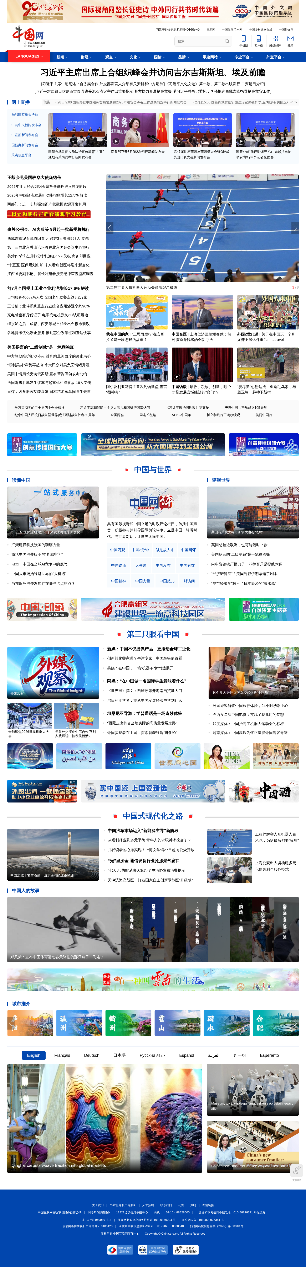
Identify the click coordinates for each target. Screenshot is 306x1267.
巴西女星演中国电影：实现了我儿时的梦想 (248, 715)
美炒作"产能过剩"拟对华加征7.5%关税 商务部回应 (49, 256)
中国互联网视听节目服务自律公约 (60, 1212)
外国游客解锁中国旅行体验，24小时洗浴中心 (250, 706)
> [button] (296, 102)
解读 (83, 195)
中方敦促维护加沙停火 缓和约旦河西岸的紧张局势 (49, 356)
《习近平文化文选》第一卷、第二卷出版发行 (202, 84)
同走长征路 (147, 415)
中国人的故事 (26, 890)
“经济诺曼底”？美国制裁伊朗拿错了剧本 (244, 574)
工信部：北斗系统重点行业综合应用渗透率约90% (48, 306)
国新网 (210, 29)
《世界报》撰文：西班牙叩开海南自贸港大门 (144, 691)
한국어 (240, 1055)
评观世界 (221, 480)
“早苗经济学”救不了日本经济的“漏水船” (243, 583)
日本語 (119, 1055)
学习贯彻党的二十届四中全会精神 (40, 407)
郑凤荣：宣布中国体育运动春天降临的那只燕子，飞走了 (57, 957)
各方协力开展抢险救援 (153, 91)
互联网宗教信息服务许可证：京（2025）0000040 (151, 1226)
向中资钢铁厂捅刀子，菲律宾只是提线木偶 (246, 564)
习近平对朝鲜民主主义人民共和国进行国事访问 (115, 407)
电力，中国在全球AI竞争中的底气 (39, 564)
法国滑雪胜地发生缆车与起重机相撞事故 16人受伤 (49, 383)
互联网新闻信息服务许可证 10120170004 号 (147, 1220)
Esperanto (269, 1055)
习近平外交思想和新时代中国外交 (178, 29)
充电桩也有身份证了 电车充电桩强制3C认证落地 (47, 315)
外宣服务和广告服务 (123, 1205)
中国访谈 (179, 387)
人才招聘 (148, 1205)
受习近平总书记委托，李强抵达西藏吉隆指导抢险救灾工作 (221, 91)
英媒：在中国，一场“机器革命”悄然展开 (140, 668)
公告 (181, 1205)
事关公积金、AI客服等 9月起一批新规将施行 (48, 229)
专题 (85, 238)
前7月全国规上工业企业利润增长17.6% (43, 288)
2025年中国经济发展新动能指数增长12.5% (43, 195)
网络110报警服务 (99, 1212)
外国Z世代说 (247, 334)
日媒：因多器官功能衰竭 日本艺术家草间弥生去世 (49, 392)
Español (186, 1055)
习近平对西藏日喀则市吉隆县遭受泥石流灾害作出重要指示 (84, 91)
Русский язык (152, 1055)
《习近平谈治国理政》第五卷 (187, 407)
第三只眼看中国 (153, 634)
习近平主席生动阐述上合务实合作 (70, 84)
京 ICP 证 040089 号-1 (97, 1220)
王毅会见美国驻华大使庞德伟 (34, 177)
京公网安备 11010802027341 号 (203, 1220)
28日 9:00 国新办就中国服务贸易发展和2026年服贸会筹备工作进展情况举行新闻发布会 (122, 102)
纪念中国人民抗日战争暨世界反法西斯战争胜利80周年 (55, 415)
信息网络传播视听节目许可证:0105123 (87, 1226)
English (33, 1055)
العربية (214, 1055)
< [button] (291, 102)
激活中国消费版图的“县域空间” (37, 554)
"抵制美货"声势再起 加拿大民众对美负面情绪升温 (48, 365)
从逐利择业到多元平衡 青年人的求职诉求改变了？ (149, 840)
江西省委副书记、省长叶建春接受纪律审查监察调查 (50, 274)
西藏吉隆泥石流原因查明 (28, 238)
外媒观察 (17, 693)
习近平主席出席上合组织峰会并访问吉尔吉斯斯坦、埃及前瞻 (153, 72)
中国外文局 (286, 29)
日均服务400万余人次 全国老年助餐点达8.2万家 (47, 297)
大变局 (141, 566)
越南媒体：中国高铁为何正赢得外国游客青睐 (250, 733)
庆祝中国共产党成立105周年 (246, 407)
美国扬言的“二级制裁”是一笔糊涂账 (40, 347)
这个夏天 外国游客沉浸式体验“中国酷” (241, 692)
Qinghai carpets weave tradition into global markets (58, 1165)
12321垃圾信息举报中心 (132, 1212)
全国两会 (117, 415)
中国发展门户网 (232, 29)
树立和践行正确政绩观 (223, 415)
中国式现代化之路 (153, 816)
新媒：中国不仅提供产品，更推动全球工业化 (148, 648)
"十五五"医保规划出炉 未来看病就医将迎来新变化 (48, 265)
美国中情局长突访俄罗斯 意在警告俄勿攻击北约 (47, 374)
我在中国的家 (117, 334)
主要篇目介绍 (252, 84)
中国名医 (179, 334)
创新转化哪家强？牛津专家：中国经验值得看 (144, 658)
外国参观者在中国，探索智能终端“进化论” (142, 733)
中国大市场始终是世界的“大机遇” (38, 574)
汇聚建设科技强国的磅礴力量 (35, 545)
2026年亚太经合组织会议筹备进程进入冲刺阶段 (47, 186)
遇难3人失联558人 (65, 238)
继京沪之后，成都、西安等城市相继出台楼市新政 (48, 324)
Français (62, 1055)
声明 (193, 1205)
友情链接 (208, 1205)
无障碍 (296, 1180)
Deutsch (91, 1055)
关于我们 (98, 1205)
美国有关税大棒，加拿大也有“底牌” (237, 532)
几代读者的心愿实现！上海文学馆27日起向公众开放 (151, 850)
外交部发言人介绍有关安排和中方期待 (131, 84)
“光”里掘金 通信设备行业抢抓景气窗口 (144, 860)
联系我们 (166, 1205)
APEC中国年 (181, 415)
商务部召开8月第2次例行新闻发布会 (138, 152)
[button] (295, 228)
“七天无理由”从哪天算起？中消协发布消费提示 (146, 870)
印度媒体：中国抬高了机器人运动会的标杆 (248, 724)
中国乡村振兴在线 (260, 29)
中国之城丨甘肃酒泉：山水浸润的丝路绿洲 (42, 875)
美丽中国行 (264, 415)
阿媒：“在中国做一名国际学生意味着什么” (146, 681)
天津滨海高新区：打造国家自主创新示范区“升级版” (150, 880)
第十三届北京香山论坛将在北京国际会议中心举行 (48, 247)
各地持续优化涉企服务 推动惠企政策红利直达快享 (49, 333)
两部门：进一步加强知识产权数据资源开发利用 (46, 204)
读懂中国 (21, 480)
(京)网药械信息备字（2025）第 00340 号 (217, 1226)
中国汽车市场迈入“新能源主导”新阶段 (143, 830)
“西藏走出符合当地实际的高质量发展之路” (142, 723)
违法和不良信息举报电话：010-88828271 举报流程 (232, 1212)
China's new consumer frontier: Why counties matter (249, 1166)
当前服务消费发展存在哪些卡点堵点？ (43, 583)
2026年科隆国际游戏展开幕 (129, 287)
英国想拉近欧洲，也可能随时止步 (239, 545)
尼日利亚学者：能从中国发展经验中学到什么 (144, 700)
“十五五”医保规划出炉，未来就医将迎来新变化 (45, 532)
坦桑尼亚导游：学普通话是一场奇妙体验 (144, 713)
